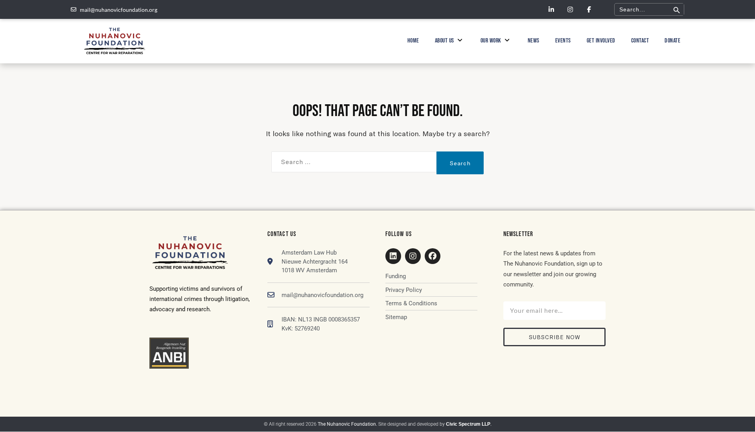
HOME (413, 40)
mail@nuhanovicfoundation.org (322, 295)
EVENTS (563, 40)
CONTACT (640, 40)
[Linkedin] (393, 256)
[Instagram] (570, 9)
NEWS (534, 40)
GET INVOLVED (601, 40)
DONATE (672, 40)
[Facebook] (432, 256)
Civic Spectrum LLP (468, 424)
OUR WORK (491, 40)
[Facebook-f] (589, 9)
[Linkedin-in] (551, 9)
